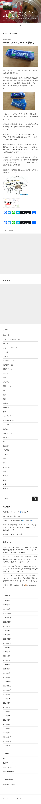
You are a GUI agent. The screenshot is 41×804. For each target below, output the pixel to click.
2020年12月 (7, 639)
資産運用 (6, 446)
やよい (23, 562)
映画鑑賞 (6, 407)
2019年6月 (7, 707)
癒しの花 (6, 437)
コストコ (6, 356)
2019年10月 (7, 690)
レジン (5, 343)
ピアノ (5, 476)
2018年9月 (7, 746)
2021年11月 (7, 618)
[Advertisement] (20, 254)
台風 (4, 412)
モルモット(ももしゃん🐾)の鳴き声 (15, 512)
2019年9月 (7, 694)
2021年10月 (7, 622)
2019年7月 (7, 703)
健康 (4, 471)
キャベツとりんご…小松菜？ (13, 534)
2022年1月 (7, 609)
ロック (5, 480)
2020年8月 (7, 647)
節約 (4, 399)
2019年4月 (7, 716)
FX (4, 463)
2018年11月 (7, 737)
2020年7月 (7, 652)
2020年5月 (7, 660)
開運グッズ (7, 386)
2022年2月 (7, 605)
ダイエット (7, 382)
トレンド (6, 424)
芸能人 (5, 429)
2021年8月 (7, 630)
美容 (4, 395)
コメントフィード (9, 767)
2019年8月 (7, 699)
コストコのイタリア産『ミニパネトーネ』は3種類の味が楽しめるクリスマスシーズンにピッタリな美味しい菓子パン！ (20, 549)
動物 (4, 377)
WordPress (7, 467)
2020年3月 (7, 669)
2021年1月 (7, 635)
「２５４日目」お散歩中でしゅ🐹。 (16, 585)
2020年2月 (7, 673)
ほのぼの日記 (8, 365)
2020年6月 (7, 656)
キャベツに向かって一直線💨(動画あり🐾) (18, 520)
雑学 (4, 459)
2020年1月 (7, 677)
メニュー (22, 26)
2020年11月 (7, 643)
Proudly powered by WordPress (13, 799)
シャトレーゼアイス (10, 348)
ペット (5, 373)
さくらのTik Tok (8, 420)
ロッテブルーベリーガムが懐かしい (20, 42)
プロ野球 (6, 450)
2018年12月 (7, 733)
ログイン (6, 758)
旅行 (4, 390)
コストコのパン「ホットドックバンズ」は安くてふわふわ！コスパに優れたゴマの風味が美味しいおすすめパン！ (20, 568)
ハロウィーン (8, 433)
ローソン (6, 488)
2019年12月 (7, 681)
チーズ (5, 352)
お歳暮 (5, 403)
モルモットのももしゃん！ (12, 339)
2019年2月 (7, 724)
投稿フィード (8, 763)
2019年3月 (7, 720)
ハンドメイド (8, 416)
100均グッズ (7, 369)
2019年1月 (7, 728)
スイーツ (6, 335)
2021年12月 (7, 613)
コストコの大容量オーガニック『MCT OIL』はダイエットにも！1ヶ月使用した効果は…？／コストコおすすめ (20, 527)
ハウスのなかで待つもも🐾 (12, 516)
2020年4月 (7, 664)
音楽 (4, 484)
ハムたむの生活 (8, 360)
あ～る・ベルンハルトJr (25, 581)
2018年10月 (7, 741)
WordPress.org (8, 771)
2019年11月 (7, 686)
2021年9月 (7, 626)
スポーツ (6, 454)
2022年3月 (7, 600)
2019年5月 (7, 711)
